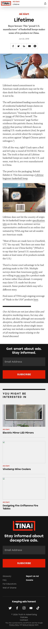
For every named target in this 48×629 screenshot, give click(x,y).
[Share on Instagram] (24, 608)
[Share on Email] (29, 46)
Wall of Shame (9, 588)
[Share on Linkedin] (24, 46)
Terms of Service (28, 625)
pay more (21, 275)
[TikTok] (38, 608)
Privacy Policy (14, 625)
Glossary (7, 576)
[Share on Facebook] (13, 46)
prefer (35, 271)
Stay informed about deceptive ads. (24, 538)
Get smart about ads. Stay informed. (24, 351)
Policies (24, 617)
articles (6, 126)
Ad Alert (24, 14)
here (36, 299)
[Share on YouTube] (31, 608)
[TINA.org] (24, 525)
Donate (29, 580)
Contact (24, 620)
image (9, 116)
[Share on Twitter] (18, 46)
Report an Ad (32, 576)
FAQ (4, 580)
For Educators (9, 584)
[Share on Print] (35, 46)
